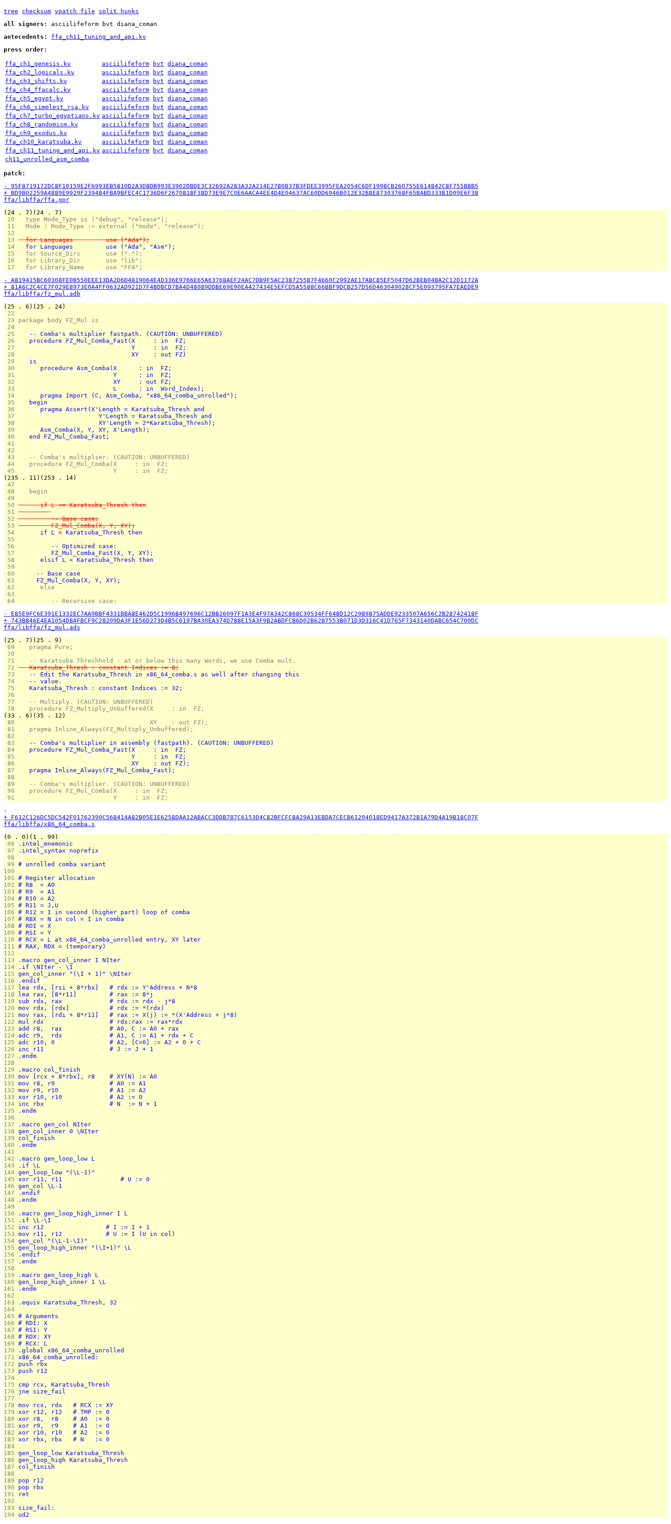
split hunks (119, 11)
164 (11, 1309)
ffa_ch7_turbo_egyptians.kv (52, 115)
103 (11, 891)
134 (11, 1103)
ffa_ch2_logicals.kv (39, 72)
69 (11, 647)
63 (11, 594)
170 (11, 1350)
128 (11, 1062)
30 (11, 368)
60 (11, 573)
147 (11, 1192)
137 (11, 1124)
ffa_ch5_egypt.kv (34, 98)
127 (11, 1056)
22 (11, 313)
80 (11, 722)
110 (11, 939)
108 (11, 925)
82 (11, 736)
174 (11, 1377)
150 (11, 1213)
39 (11, 429)
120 (11, 1008)
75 (11, 688)
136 (11, 1117)
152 (11, 1227)
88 (11, 777)
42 (11, 450)
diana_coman (188, 63)
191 (11, 1494)
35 (11, 402)
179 (11, 1412)
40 (11, 436)
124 (11, 1035)
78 (11, 708)
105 (11, 905)
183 (11, 1439)
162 (11, 1295)
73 (11, 674)
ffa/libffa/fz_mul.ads (42, 627)
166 (11, 1323)
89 (11, 783)
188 (11, 1473)
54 (11, 532)
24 (11, 327)
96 (11, 843)
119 (11, 1001)
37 (11, 416)
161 (11, 1288)
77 (11, 701)
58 (11, 559)
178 (11, 1405)
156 (11, 1254)
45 (11, 470)
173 (11, 1370)
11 (11, 226)
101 (11, 878)
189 (11, 1480)
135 (11, 1110)
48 (11, 491)
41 (11, 443)
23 (11, 320)
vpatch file (75, 11)
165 (11, 1316)
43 (11, 457)
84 (11, 749)
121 (11, 1014)
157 (11, 1261)
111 (11, 946)
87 (11, 770)
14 (11, 246)
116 (11, 980)
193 (11, 1507)
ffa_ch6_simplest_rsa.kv (47, 107)
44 (11, 464)
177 (11, 1398)
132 (11, 1090)
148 (11, 1199)
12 (11, 233)
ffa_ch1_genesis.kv (38, 63)
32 (11, 381)
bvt (158, 63)
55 (11, 539)
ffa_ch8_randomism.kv (41, 124)
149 (11, 1206)
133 (11, 1097)
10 (11, 219)
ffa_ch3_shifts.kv (36, 81)
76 (11, 694)
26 (11, 340)
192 (11, 1501)
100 (11, 871)
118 (11, 994)
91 (11, 797)
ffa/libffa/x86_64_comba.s (49, 824)
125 (11, 1042)
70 (11, 653)
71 (11, 660)
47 (11, 484)
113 (11, 960)
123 (11, 1028)
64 (11, 600)
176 (11, 1391)
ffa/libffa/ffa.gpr (36, 199)
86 (11, 763)
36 (11, 409)
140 (11, 1145)
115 (11, 973)
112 (11, 953)
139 (11, 1138)
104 (11, 898)
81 (11, 729)
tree (11, 11)
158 (11, 1268)
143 (11, 1165)
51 (11, 511)
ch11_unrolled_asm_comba (47, 159)
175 (11, 1384)
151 (11, 1220)
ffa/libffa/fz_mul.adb (42, 293)
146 (11, 1186)
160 (11, 1281)
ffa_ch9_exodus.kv (36, 133)
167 (11, 1329)
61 (11, 580)
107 (11, 919)
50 (11, 505)
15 (11, 253)
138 (11, 1131)
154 (11, 1240)
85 (11, 756)
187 (11, 1466)
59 (11, 566)
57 (11, 553)
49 (11, 498)
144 (11, 1172)
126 (11, 1049)
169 (11, 1343)
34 (11, 395)
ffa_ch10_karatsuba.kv (43, 141)
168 (11, 1336)
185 (11, 1453)
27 (11, 347)
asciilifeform (125, 63)
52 (11, 518)
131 (11, 1083)
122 (11, 1021)
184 (11, 1446)
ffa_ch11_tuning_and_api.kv (98, 36)
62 (11, 587)
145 (11, 1179)
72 (11, 667)
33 (11, 388)
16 (11, 260)
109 (11, 932)
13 (11, 239)
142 (11, 1158)
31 (11, 375)
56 (11, 546)
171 (11, 1357)
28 (11, 354)
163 (11, 1302)
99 (11, 864)
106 (11, 912)
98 (11, 857)
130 (11, 1076)
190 (11, 1487)
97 (11, 850)
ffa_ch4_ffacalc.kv (38, 89)
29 (11, 361)
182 (11, 1432)
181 (11, 1425)
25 (11, 333)
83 (11, 742)
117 (11, 987)
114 (11, 967)
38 (11, 422)
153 (11, 1234)
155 (11, 1247)
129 (11, 1069)
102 (11, 884)
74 (11, 681)
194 (11, 1514)
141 (11, 1151)
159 (11, 1275)
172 (11, 1364)
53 (11, 525)
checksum (36, 11)
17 (11, 267)
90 (11, 790)
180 (11, 1418)
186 (11, 1459)
